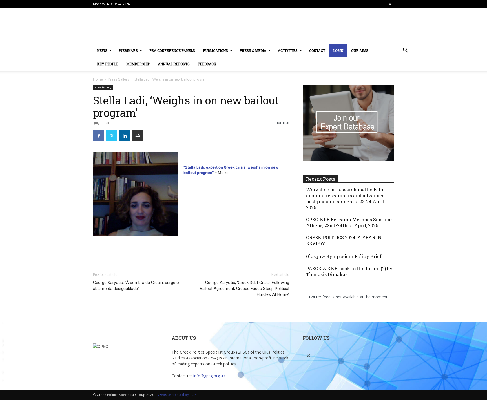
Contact (317, 50)
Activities (288, 50)
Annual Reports (174, 64)
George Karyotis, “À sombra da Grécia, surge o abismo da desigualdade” (136, 285)
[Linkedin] (124, 135)
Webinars (128, 50)
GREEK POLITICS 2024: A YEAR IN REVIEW (344, 240)
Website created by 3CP (177, 394)
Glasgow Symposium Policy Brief (344, 256)
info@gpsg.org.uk (209, 375)
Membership (138, 64)
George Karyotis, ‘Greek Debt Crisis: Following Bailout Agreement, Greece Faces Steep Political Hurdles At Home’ (244, 288)
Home (98, 79)
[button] (405, 50)
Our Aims (359, 50)
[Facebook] (98, 135)
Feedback (207, 64)
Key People (107, 64)
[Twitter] (390, 4)
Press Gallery (118, 79)
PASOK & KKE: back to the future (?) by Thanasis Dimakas (349, 271)
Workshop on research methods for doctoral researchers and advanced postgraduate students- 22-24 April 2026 (345, 198)
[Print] (137, 135)
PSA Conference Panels (172, 50)
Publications (215, 50)
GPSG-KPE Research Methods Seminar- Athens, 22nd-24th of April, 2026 (350, 222)
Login (338, 50)
